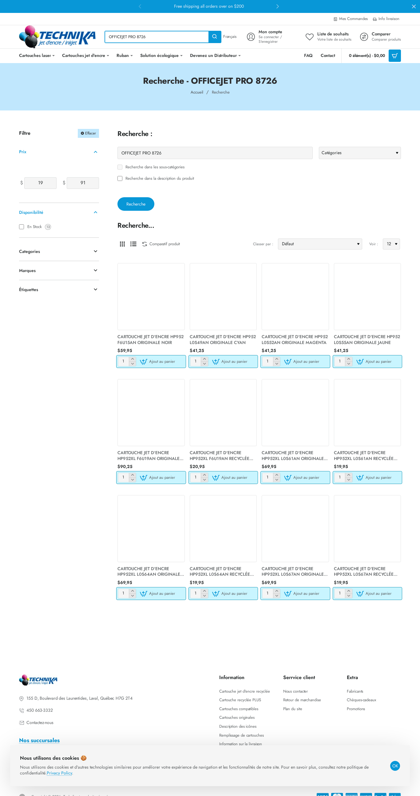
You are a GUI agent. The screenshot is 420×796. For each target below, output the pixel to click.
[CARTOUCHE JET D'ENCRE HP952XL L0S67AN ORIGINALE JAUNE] (295, 528)
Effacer (90, 133)
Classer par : (263, 244)
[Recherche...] (214, 36)
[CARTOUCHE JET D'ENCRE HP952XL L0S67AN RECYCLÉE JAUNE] (367, 528)
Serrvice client (299, 677)
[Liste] (133, 244)
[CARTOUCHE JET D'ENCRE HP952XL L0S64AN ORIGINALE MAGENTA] (151, 528)
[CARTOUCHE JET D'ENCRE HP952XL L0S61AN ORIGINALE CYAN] (295, 412)
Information (231, 677)
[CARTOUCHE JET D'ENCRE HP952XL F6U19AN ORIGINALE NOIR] (151, 412)
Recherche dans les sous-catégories (154, 167)
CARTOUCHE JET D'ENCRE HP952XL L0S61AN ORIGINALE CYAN (293, 455)
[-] (132, 364)
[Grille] (122, 244)
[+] (132, 359)
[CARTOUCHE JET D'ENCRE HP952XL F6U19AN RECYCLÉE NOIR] (223, 412)
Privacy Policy (59, 773)
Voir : (373, 244)
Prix (22, 152)
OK (395, 766)
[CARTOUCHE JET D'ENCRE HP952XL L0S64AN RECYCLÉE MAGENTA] (223, 528)
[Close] (414, 6)
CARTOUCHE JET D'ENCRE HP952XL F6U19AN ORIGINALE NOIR (148, 455)
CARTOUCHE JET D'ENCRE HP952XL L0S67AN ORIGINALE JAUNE (293, 571)
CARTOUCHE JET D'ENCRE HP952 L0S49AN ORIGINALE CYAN (223, 339)
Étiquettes (28, 289)
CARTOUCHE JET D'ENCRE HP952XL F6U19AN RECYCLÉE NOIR (219, 455)
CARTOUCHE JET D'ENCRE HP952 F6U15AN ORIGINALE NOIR (150, 339)
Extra (352, 677)
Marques (27, 270)
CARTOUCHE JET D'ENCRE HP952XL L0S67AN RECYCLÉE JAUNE (364, 571)
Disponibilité (31, 212)
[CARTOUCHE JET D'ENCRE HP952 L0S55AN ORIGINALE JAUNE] (367, 296)
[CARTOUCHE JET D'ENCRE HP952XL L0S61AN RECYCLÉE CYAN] (367, 412)
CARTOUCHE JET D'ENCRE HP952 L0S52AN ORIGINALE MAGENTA (295, 339)
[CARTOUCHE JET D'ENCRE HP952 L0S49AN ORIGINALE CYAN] (223, 296)
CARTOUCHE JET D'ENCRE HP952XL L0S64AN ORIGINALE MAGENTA (148, 571)
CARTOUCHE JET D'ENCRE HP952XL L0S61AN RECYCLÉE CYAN (364, 455)
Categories (29, 251)
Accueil (197, 92)
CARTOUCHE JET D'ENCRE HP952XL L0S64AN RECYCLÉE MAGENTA (220, 571)
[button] (158, 361)
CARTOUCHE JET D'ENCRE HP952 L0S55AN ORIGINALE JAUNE (367, 339)
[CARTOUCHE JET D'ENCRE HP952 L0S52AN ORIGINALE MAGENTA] (295, 296)
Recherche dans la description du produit (159, 178)
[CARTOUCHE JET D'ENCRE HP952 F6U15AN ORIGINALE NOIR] (151, 296)
